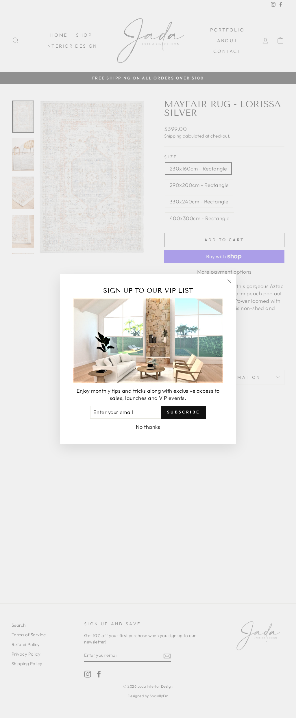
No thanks (148, 427)
